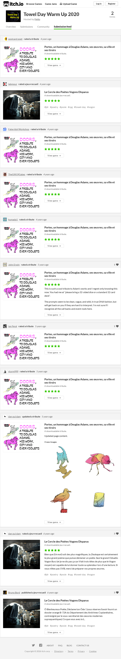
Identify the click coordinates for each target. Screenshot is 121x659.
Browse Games (34, 3)
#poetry (54, 107)
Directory (58, 651)
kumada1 (13, 219)
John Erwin (14, 264)
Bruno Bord (14, 592)
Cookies (93, 651)
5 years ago (43, 264)
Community (43, 26)
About (50, 645)
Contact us (82, 645)
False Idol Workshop (18, 129)
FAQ (60, 645)
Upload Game (70, 3)
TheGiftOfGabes (16, 174)
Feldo (37, 19)
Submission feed (62, 26)
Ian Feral (12, 326)
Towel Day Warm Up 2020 (51, 14)
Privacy (81, 651)
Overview (11, 26)
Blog (69, 645)
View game (53, 65)
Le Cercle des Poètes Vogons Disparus (66, 92)
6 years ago (48, 533)
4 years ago (46, 38)
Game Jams (51, 3)
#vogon (91, 107)
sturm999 (13, 371)
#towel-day (80, 107)
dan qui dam (14, 416)
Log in (99, 3)
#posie (63, 107)
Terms (70, 651)
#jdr (46, 107)
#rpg (70, 107)
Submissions (26, 26)
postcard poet (15, 38)
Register (112, 3)
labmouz (12, 84)
